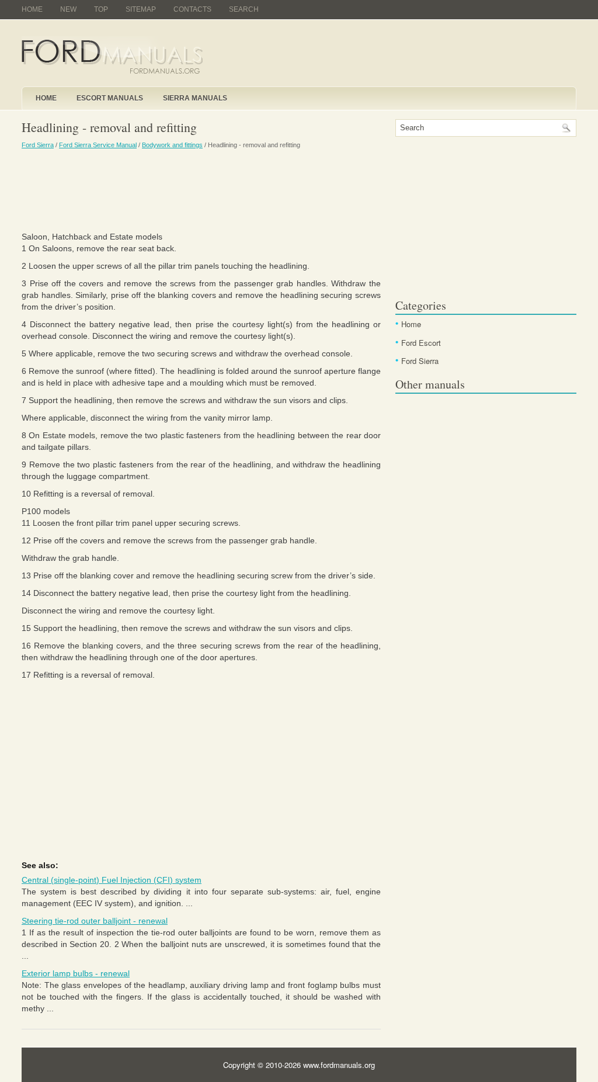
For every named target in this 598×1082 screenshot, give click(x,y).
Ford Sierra (38, 144)
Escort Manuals (110, 98)
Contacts (192, 9)
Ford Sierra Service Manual (98, 144)
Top (101, 9)
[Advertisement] (201, 190)
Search (244, 9)
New (68, 9)
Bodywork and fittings (172, 144)
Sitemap (141, 9)
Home (32, 9)
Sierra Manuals (195, 98)
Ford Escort (421, 342)
